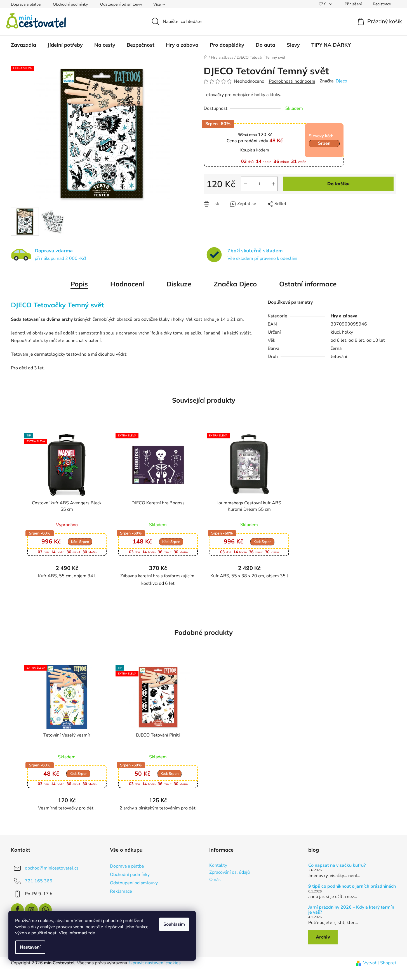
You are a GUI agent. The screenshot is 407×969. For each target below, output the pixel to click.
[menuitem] (23, 44)
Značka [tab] (235, 284)
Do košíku (338, 184)
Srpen (324, 143)
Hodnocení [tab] (127, 284)
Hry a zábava (344, 316)
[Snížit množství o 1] (245, 184)
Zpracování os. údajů (229, 872)
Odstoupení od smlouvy (121, 4)
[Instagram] (31, 909)
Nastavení (30, 947)
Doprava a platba (26, 4)
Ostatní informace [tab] (308, 284)
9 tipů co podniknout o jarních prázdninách (352, 886)
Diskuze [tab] (178, 284)
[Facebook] (17, 909)
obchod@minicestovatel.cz (51, 868)
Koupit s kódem (254, 150)
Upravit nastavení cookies (155, 963)
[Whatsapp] (45, 909)
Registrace (382, 4)
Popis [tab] (79, 284)
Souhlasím (174, 924)
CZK (323, 4)
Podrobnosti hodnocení (292, 81)
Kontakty (218, 865)
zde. (92, 933)
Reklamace (121, 891)
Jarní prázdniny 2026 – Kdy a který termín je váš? (351, 910)
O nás (215, 879)
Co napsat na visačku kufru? (337, 865)
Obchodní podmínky (70, 4)
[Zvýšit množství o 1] (273, 184)
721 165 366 (38, 881)
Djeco (341, 81)
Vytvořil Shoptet (379, 963)
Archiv (323, 937)
